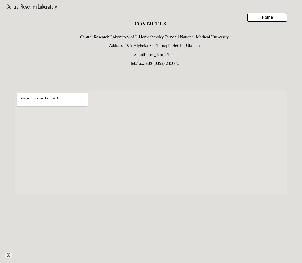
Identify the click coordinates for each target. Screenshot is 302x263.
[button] (8, 255)
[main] (151, 21)
